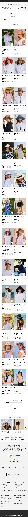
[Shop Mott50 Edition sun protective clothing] (5, 439)
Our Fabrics (3, 503)
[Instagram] (14, 461)
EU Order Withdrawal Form (7, 489)
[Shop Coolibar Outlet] (22, 439)
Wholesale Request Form (20, 497)
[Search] (18, 7)
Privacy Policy (17, 500)
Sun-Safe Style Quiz (14, 470)
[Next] (25, 427)
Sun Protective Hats (18, 489)
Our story (3, 497)
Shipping (3, 484)
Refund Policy (17, 502)
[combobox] (18, 7)
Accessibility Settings (12, 512)
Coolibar (10, 4)
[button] (6, 49)
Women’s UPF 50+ (18, 484)
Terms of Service (18, 503)
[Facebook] (11, 461)
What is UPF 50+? (5, 501)
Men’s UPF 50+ (17, 485)
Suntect (18, 4)
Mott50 (14, 4)
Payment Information (6, 485)
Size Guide (3, 504)
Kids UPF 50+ (17, 487)
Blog (2, 506)
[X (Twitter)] (17, 461)
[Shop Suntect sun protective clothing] (14, 439)
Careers (16, 498)
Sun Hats (13, 13)
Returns (3, 487)
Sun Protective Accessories (20, 490)
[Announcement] (14, 1)
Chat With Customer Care (14, 474)
